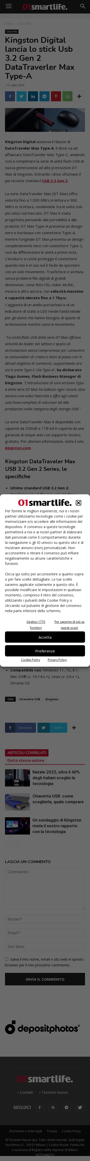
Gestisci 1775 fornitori (35, 625)
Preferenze (45, 650)
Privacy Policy (57, 660)
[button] (78, 502)
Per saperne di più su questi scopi (69, 625)
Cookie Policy (30, 660)
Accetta (45, 637)
